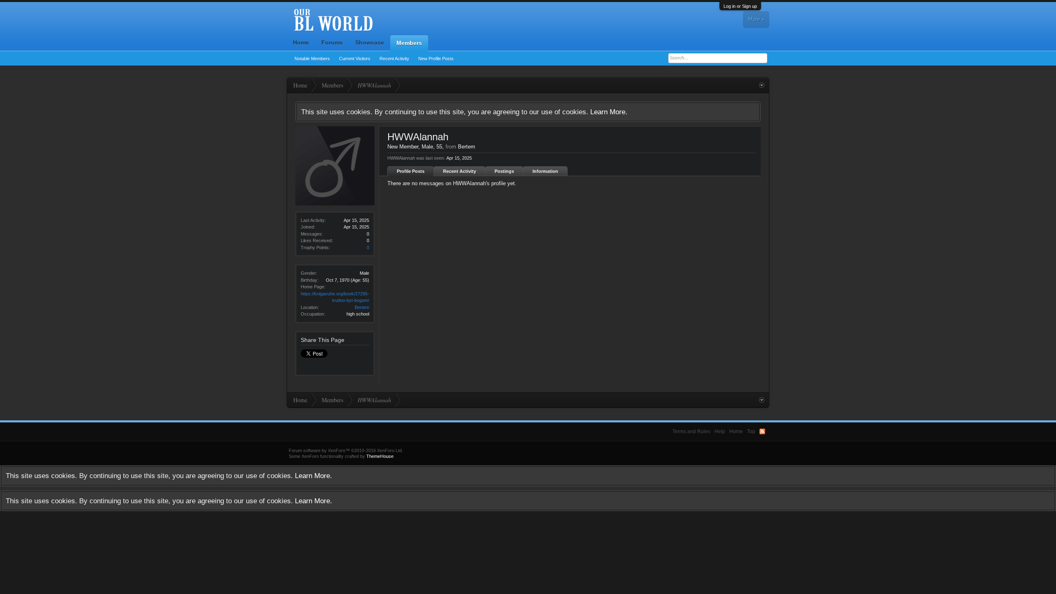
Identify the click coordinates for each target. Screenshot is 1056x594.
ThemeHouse (380, 456)
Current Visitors (354, 58)
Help (719, 431)
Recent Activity (394, 58)
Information (545, 171)
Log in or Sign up (740, 6)
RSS (762, 431)
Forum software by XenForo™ (346, 450)
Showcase (369, 42)
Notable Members (312, 58)
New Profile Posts (436, 58)
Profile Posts (410, 171)
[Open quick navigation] (761, 85)
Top (751, 431)
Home (301, 42)
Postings (504, 171)
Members (409, 43)
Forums (332, 42)
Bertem (362, 307)
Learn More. (608, 112)
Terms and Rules (691, 431)
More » (756, 19)
